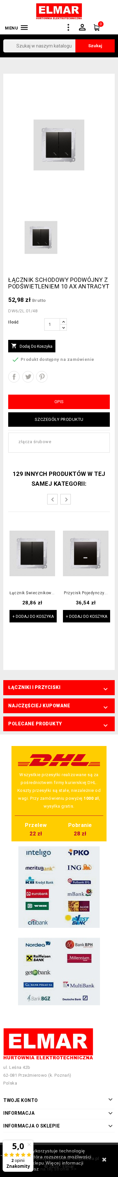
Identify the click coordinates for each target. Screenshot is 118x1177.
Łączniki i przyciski (34, 687)
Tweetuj (28, 376)
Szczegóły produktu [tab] (59, 419)
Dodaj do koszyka (31, 346)
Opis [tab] (59, 401)
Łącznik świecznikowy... (32, 593)
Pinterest (41, 376)
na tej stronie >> (58, 1168)
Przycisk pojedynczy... (86, 593)
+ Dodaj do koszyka (33, 616)
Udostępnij (14, 376)
